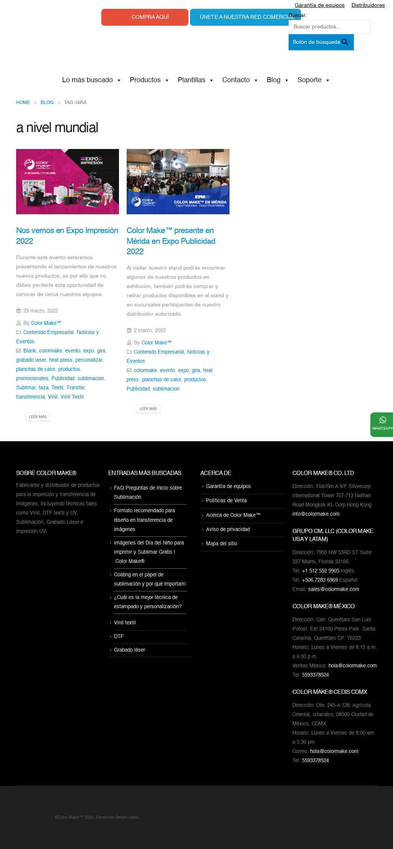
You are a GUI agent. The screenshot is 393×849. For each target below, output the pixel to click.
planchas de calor (35, 369)
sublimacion (91, 378)
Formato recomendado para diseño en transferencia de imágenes (144, 520)
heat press (61, 360)
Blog (274, 80)
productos (69, 369)
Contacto (236, 80)
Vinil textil (125, 623)
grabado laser (31, 360)
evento (72, 351)
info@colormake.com (316, 514)
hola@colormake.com (353, 666)
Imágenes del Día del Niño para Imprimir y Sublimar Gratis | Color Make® (149, 552)
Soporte (309, 80)
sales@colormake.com (333, 589)
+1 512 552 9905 (320, 571)
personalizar (89, 360)
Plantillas (191, 80)
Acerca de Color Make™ (233, 515)
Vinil (53, 397)
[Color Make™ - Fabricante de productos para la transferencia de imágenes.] (31, 817)
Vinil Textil (72, 397)
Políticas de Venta (226, 501)
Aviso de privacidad (228, 529)
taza (43, 388)
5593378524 (315, 675)
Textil (57, 388)
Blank (29, 351)
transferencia (30, 397)
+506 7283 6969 (320, 580)
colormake (50, 351)
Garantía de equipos (228, 486)
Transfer (75, 388)
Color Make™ (46, 323)
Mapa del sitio (221, 543)
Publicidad (62, 378)
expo (88, 351)
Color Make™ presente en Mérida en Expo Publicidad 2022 (171, 241)
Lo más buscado (87, 80)
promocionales (32, 378)
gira (101, 351)
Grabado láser (129, 650)
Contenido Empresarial (48, 332)
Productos (145, 80)
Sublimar (26, 388)
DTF (119, 636)
